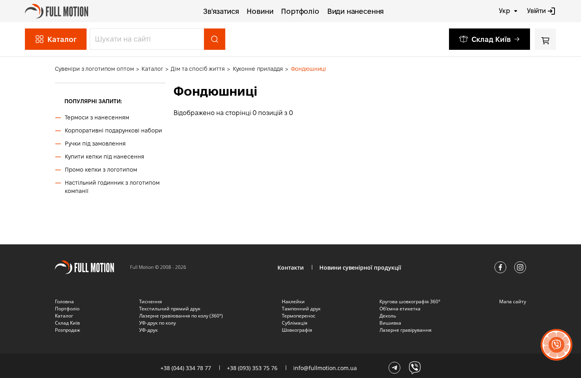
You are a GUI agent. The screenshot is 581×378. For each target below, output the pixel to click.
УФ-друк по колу (157, 322)
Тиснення (150, 301)
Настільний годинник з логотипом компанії (112, 187)
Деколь (387, 315)
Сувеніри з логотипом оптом (94, 69)
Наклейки (293, 301)
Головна (64, 301)
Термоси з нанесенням (97, 117)
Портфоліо (300, 11)
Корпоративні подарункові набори (113, 130)
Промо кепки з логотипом (101, 169)
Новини (260, 11)
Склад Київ (491, 39)
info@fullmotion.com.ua (325, 368)
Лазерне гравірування (405, 330)
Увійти (536, 11)
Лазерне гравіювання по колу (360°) (181, 315)
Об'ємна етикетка (400, 308)
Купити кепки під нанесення (104, 156)
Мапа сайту (512, 301)
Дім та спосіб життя (197, 69)
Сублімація (294, 322)
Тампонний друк (301, 308)
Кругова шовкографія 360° (409, 301)
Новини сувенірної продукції (360, 267)
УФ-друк (148, 330)
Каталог (152, 69)
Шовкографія (297, 330)
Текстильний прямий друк (169, 308)
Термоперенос (298, 315)
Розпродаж (67, 330)
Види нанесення (355, 11)
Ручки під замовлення (95, 143)
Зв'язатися (221, 11)
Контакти (290, 267)
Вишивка (390, 322)
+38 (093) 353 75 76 (252, 368)
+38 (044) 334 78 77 (185, 368)
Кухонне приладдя (258, 69)
